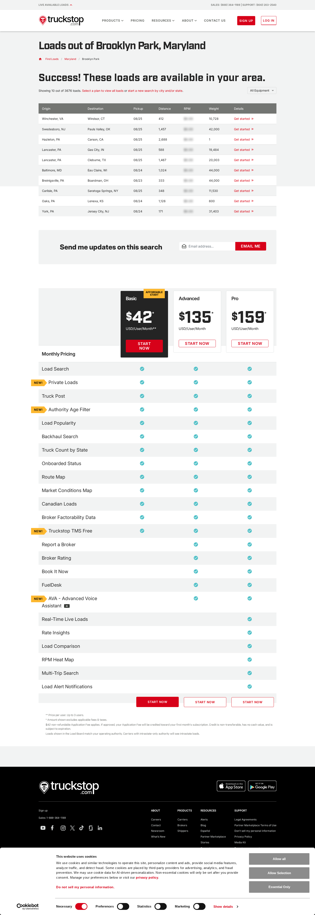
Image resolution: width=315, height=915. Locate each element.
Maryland (70, 59)
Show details (223, 906)
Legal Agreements (245, 819)
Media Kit (240, 842)
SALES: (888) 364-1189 (225, 4)
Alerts (204, 819)
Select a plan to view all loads (102, 90)
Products (111, 20)
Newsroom (157, 830)
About (188, 20)
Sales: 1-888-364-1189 (52, 817)
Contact (156, 825)
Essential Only (279, 887)
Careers (156, 819)
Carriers (182, 819)
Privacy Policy (243, 836)
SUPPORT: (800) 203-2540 (259, 4)
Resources (161, 20)
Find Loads (51, 59)
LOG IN (268, 20)
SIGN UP (246, 20)
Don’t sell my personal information (255, 830)
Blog (203, 825)
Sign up (43, 810)
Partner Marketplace (213, 836)
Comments (186, 253)
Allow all (279, 859)
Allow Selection (279, 873)
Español (205, 830)
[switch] (123, 906)
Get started (242, 118)
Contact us (215, 20)
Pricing (137, 20)
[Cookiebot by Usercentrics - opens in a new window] (27, 906)
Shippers (182, 830)
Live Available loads (54, 4)
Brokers (182, 825)
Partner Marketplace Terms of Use (255, 825)
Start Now (144, 346)
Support (240, 810)
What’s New (158, 836)
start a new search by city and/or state (155, 90)
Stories (205, 842)
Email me (251, 246)
